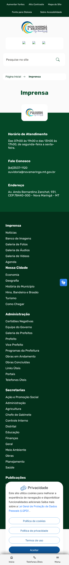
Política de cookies (34, 520)
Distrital (11, 426)
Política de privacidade (34, 530)
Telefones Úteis (16, 380)
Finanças (12, 438)
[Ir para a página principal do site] (34, 27)
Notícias (11, 232)
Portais (10, 374)
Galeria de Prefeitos (19, 333)
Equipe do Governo (19, 327)
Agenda (11, 262)
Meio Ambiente (16, 450)
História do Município (20, 286)
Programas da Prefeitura (22, 350)
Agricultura (13, 409)
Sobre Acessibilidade (51, 12)
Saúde (10, 467)
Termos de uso (34, 540)
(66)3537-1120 (17, 167)
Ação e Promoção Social (22, 397)
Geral (9, 444)
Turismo (11, 298)
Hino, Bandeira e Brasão (22, 292)
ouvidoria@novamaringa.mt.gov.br (31, 172)
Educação (12, 432)
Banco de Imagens (18, 238)
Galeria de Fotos (17, 244)
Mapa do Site (54, 4)
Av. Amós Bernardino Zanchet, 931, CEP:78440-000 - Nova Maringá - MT (33, 193)
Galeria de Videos (17, 256)
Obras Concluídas (18, 362)
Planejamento (15, 461)
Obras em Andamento (21, 356)
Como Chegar (15, 304)
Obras (10, 455)
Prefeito (11, 339)
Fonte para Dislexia (22, 12)
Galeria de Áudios (18, 250)
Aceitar (34, 550)
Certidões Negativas (19, 321)
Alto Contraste (36, 4)
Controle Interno (17, 420)
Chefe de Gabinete (18, 414)
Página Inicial (13, 76)
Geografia (12, 280)
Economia (12, 274)
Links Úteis (13, 368)
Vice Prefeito (14, 344)
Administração (16, 403)
